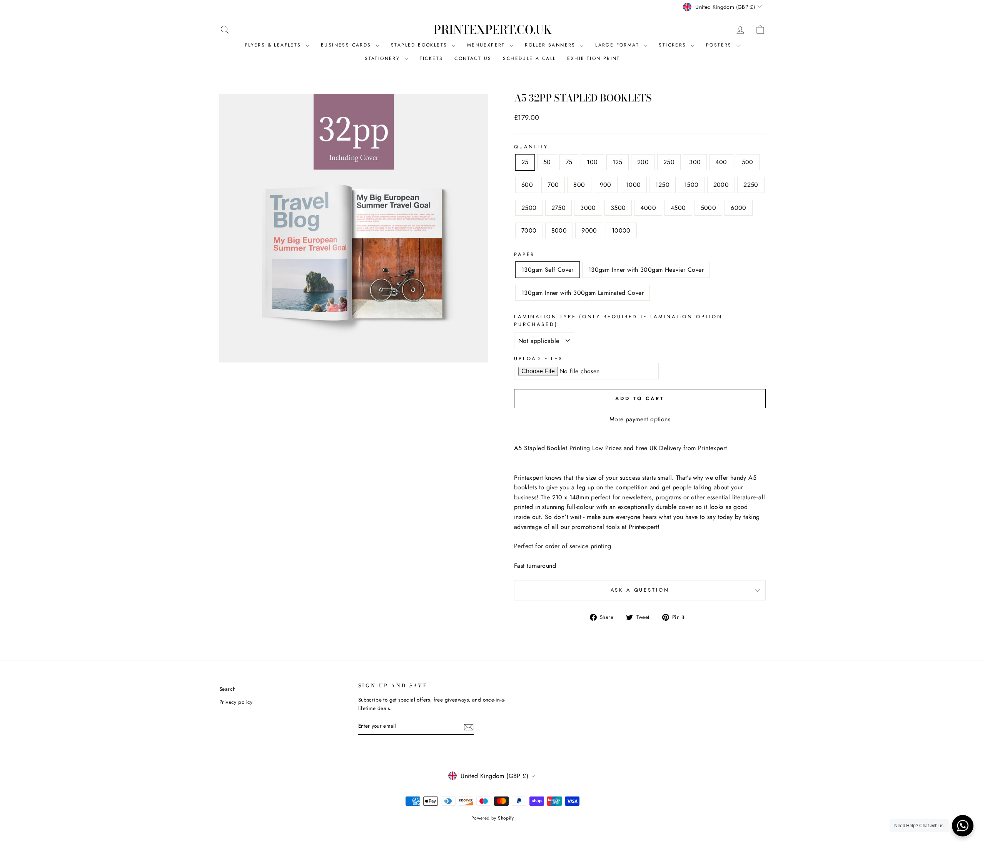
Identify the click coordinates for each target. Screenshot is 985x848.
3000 (588, 207)
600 (527, 184)
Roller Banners (551, 45)
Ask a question (640, 590)
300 (695, 162)
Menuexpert (487, 45)
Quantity (531, 146)
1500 (691, 184)
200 (643, 162)
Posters (720, 45)
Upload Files (538, 358)
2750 (558, 207)
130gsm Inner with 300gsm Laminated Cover (582, 292)
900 (605, 184)
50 (547, 162)
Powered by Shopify (492, 818)
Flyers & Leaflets (274, 45)
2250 (750, 184)
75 (569, 162)
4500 (678, 207)
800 (579, 184)
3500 (618, 207)
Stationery (383, 58)
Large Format (618, 45)
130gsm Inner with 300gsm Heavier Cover (646, 269)
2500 (529, 207)
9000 (589, 230)
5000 (708, 207)
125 (618, 162)
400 (721, 162)
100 (592, 162)
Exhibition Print (593, 58)
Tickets (431, 58)
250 (668, 162)
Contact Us (472, 58)
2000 (721, 184)
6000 (738, 207)
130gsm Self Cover (547, 269)
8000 (559, 230)
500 (747, 162)
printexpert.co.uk (493, 29)
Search (227, 689)
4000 (648, 207)
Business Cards (347, 45)
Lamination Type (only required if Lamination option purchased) (618, 320)
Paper (524, 254)
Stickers (674, 45)
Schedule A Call (529, 58)
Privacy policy (236, 702)
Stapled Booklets (420, 45)
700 (553, 184)
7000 (529, 230)
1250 (662, 184)
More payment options (639, 419)
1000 (633, 184)
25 (525, 162)
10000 (621, 230)
